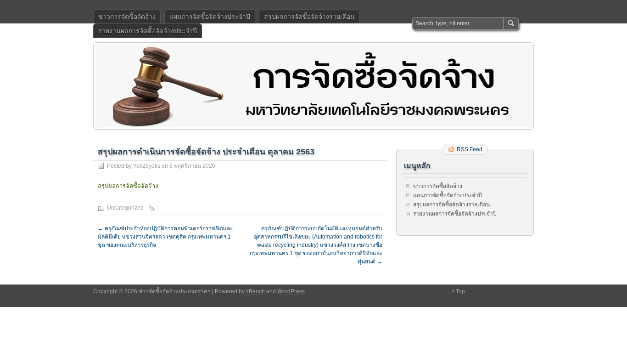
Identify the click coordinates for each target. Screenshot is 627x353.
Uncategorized (125, 208)
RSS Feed (469, 149)
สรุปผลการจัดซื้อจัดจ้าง (128, 185)
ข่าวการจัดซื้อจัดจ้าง (127, 16)
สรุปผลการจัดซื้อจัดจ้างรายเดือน (309, 16)
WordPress (291, 291)
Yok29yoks (146, 166)
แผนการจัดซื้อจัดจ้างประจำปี (209, 16)
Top (460, 291)
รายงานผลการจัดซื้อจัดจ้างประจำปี (147, 30)
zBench (255, 291)
